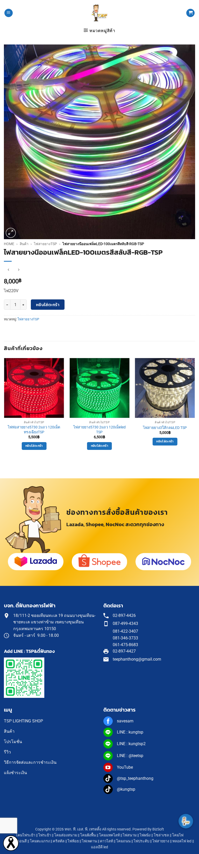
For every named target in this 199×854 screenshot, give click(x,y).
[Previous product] (19, 270)
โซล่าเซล (161, 835)
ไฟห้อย (73, 841)
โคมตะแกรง (40, 841)
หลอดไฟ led (181, 841)
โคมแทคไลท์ (109, 835)
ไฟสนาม (130, 835)
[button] (8, 13)
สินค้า (24, 244)
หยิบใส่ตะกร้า (48, 305)
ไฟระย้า (44, 835)
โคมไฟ (177, 835)
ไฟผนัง (145, 835)
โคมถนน (123, 841)
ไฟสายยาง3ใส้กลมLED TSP (165, 428)
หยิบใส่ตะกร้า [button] (33, 445)
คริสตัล (59, 841)
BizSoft (158, 829)
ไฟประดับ (141, 841)
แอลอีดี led (99, 847)
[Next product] (8, 270)
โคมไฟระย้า (25, 835)
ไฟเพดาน (89, 841)
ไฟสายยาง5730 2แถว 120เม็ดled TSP (99, 429)
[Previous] (4, 408)
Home (9, 244)
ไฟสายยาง (160, 841)
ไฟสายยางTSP (45, 244)
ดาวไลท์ (106, 841)
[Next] (195, 408)
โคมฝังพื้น (88, 835)
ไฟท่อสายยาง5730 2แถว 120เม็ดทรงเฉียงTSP (34, 429)
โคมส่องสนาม (65, 835)
